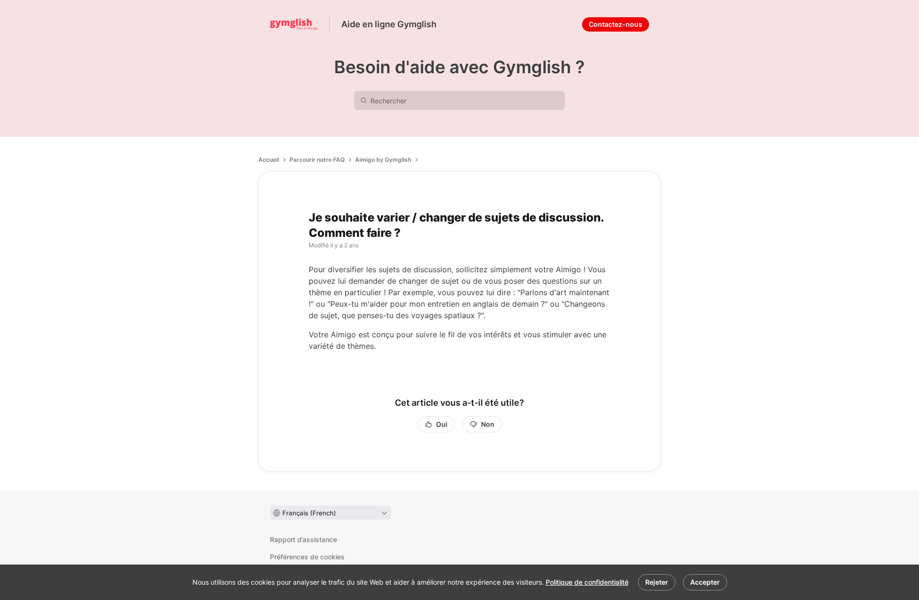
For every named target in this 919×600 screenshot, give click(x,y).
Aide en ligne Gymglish (389, 24)
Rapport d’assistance (303, 539)
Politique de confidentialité (587, 582)
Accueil (268, 159)
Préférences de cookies (307, 557)
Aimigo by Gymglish (383, 159)
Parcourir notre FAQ (317, 159)
